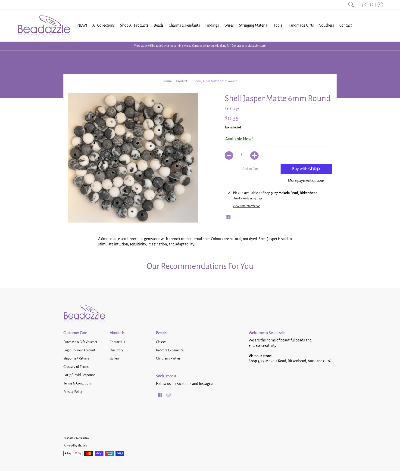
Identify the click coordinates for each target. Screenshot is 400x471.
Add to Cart (250, 169)
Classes (161, 342)
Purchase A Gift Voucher (80, 342)
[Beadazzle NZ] (43, 25)
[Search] (351, 4)
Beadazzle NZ (71, 438)
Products (182, 81)
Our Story (116, 350)
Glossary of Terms (76, 367)
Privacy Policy (73, 392)
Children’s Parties (168, 358)
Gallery (115, 358)
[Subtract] (229, 155)
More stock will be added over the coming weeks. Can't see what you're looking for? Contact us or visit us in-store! (200, 45)
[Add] (254, 155)
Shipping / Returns (76, 358)
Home (167, 81)
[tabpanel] (200, 240)
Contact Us (117, 342)
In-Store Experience (170, 350)
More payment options (306, 181)
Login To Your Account (79, 350)
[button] (365, 4)
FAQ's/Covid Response (79, 375)
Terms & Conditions (77, 383)
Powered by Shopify (75, 445)
